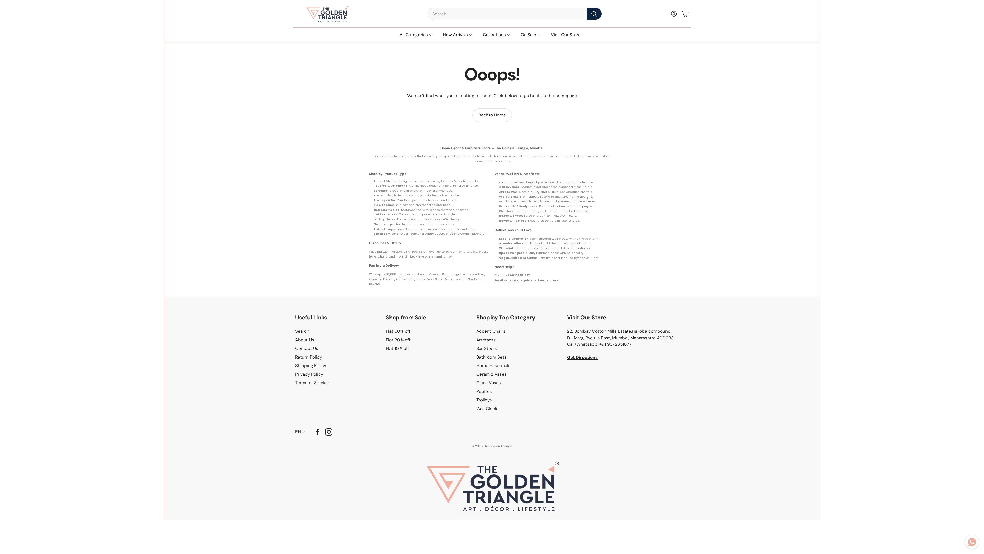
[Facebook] (317, 432)
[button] (515, 14)
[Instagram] (328, 432)
